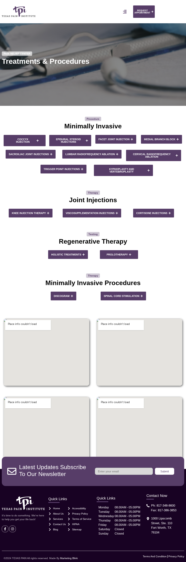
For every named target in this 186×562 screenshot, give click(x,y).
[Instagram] (12, 529)
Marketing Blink (69, 558)
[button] (125, 12)
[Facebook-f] (5, 529)
